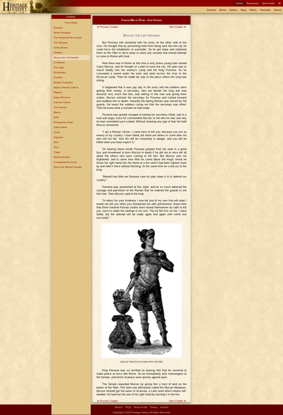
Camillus (58, 77)
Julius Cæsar (60, 127)
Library (239, 3)
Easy (243, 10)
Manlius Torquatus (63, 82)
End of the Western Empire (68, 167)
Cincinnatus (60, 72)
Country (211, 10)
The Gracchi (60, 107)
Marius (57, 112)
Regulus (58, 92)
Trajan (57, 152)
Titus (56, 147)
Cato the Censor (62, 102)
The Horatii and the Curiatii (68, 37)
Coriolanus (59, 62)
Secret (277, 10)
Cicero (57, 132)
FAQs (128, 407)
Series (253, 10)
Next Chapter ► (178, 27)
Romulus (58, 27)
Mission (119, 407)
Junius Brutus (61, 47)
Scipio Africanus (62, 97)
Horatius (58, 52)
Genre (222, 10)
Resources (253, 3)
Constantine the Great (65, 162)
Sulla (56, 117)
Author (233, 10)
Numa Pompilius (62, 32)
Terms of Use (140, 407)
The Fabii (59, 67)
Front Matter (71, 22)
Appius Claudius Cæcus (66, 87)
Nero (56, 142)
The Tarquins (60, 42)
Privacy (154, 407)
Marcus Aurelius (62, 157)
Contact (164, 407)
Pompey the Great (63, 122)
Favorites (265, 10)
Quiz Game (268, 3)
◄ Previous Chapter (107, 27)
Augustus (58, 137)
